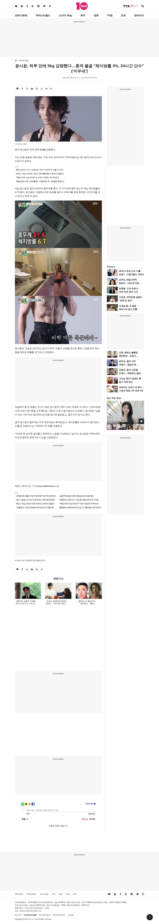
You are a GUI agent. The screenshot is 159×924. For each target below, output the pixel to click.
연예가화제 (21, 15)
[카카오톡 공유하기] (17, 88)
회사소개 (18, 915)
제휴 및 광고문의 (59, 915)
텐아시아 (27, 919)
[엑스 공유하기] (27, 88)
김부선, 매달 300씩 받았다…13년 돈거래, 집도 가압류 (129, 283)
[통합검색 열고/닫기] (142, 6)
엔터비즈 (139, 15)
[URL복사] (41, 88)
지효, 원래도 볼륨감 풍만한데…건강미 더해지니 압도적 (128, 355)
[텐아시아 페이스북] (27, 6)
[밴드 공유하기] (36, 88)
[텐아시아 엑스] (32, 6)
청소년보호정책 (44, 915)
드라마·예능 (65, 15)
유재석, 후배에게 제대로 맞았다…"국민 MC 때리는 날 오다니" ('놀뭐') (56, 603)
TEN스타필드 (43, 15)
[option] (125, 412)
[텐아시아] (82, 6)
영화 (96, 15)
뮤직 (82, 15)
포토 (123, 15)
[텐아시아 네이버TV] (22, 6)
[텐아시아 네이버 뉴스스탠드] (44, 6)
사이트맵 (70, 915)
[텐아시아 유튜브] (16, 6)
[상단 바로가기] (150, 917)
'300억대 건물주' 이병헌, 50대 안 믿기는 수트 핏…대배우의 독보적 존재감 (26, 603)
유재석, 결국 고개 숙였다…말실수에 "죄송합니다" (127, 364)
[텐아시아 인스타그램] (38, 6)
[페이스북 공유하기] (22, 88)
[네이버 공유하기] (31, 88)
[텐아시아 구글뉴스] (50, 6)
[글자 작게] (51, 88)
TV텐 (110, 15)
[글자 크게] (46, 88)
